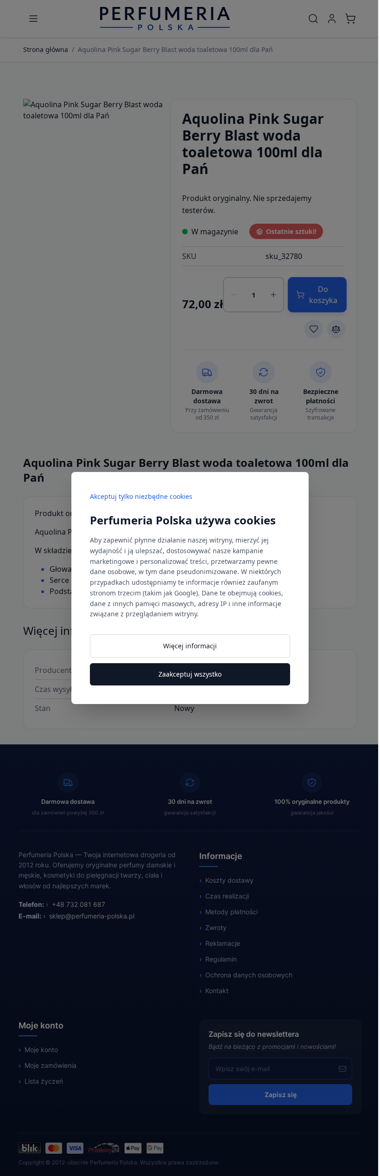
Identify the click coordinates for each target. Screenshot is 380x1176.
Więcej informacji (190, 645)
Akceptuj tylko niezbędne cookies (141, 496)
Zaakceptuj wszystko (190, 674)
